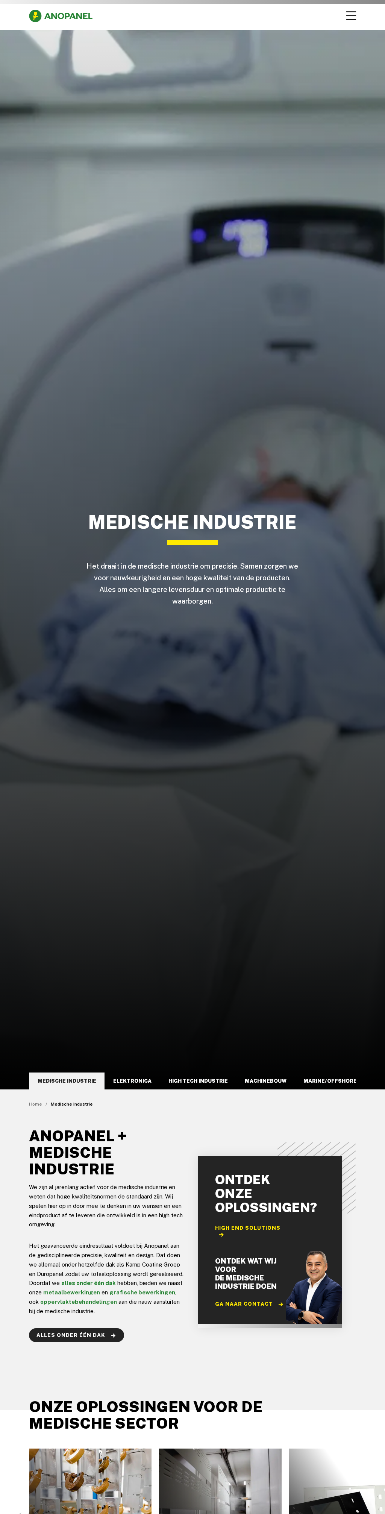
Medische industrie (67, 1081)
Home (35, 1104)
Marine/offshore (330, 1081)
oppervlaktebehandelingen (78, 1302)
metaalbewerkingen (71, 1292)
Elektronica (132, 1081)
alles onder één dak (88, 1283)
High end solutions (247, 1228)
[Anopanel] (60, 16)
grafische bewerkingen (142, 1292)
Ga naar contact (244, 1304)
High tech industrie (198, 1081)
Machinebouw (265, 1081)
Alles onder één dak (71, 1335)
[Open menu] (350, 16)
